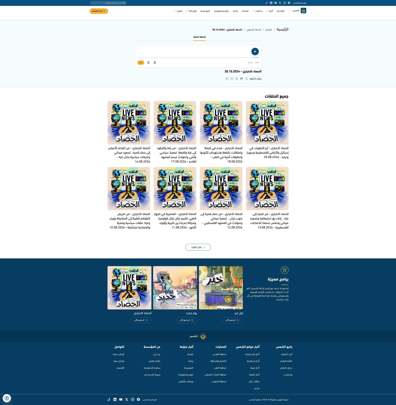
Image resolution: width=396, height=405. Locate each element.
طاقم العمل (154, 361)
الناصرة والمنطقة (218, 361)
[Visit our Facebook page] (289, 3)
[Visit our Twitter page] (280, 3)
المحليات (220, 347)
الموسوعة (205, 11)
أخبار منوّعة (186, 347)
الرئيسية (280, 11)
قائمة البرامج (286, 361)
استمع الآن (230, 320)
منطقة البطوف (219, 381)
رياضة (235, 11)
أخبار (271, 11)
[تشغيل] (255, 51)
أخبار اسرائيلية (253, 361)
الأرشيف (120, 368)
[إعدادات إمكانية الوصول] (7, 398)
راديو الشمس (284, 347)
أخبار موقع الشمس (247, 347)
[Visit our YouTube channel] (275, 3)
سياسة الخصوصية (152, 368)
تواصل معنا (119, 361)
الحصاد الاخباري (253, 30)
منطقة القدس (219, 354)
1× (141, 62)
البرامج (268, 30)
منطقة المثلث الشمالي (215, 375)
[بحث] (124, 3)
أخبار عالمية (254, 375)
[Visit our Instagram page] (284, 3)
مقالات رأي (254, 381)
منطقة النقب (220, 368)
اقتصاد (245, 11)
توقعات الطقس (185, 381)
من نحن (156, 354)
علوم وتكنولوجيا (221, 11)
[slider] (198, 57)
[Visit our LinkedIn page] (271, 3)
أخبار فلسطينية (252, 354)
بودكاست (287, 375)
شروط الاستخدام (152, 375)
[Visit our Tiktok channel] (266, 3)
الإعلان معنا (118, 354)
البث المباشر (97, 11)
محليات (258, 11)
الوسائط (192, 11)
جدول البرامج (286, 368)
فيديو (256, 388)
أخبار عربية (254, 368)
